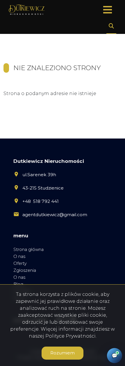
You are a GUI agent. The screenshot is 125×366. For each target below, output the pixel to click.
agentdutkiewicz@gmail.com (54, 214)
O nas (19, 256)
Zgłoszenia (24, 270)
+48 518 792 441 (40, 201)
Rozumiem (62, 353)
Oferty (20, 263)
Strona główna (28, 249)
